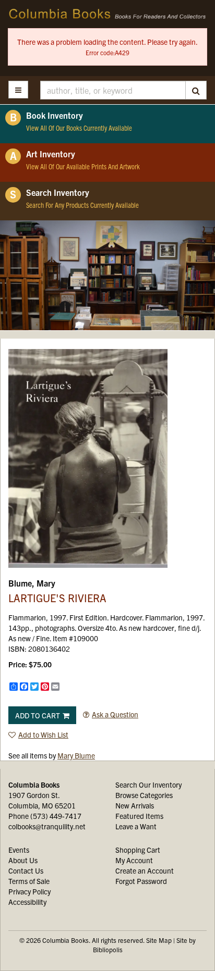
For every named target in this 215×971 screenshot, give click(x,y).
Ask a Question (115, 714)
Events (18, 849)
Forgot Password (141, 881)
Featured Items (139, 815)
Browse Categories (144, 795)
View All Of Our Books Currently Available (79, 127)
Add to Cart (37, 715)
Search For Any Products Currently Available (82, 204)
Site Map (159, 940)
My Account (134, 860)
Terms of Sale (29, 881)
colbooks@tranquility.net (47, 826)
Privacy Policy (29, 891)
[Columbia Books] (107, 14)
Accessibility (27, 901)
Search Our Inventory (148, 784)
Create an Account (144, 870)
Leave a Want (136, 826)
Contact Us (25, 870)
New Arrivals (134, 805)
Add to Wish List (43, 734)
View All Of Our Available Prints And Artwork (83, 166)
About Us (23, 860)
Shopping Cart (137, 849)
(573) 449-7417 (55, 815)
